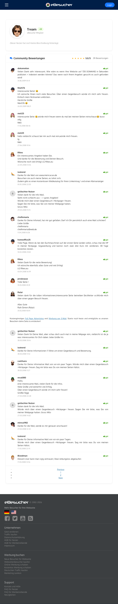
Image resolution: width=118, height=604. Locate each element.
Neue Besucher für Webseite (17, 559)
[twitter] (15, 518)
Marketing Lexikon (12, 573)
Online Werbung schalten (16, 564)
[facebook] (8, 518)
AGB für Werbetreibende (15, 543)
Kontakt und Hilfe (12, 586)
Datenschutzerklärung (14, 537)
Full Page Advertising (34, 318)
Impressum (9, 545)
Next (61, 478)
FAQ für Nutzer (11, 589)
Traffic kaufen (10, 534)
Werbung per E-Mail (57, 318)
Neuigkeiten (10, 595)
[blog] (31, 518)
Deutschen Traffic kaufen (16, 570)
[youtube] (23, 518)
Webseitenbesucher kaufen (17, 562)
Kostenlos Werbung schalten (17, 567)
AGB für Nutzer (11, 540)
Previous (60, 469)
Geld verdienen (11, 531)
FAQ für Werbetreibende (15, 592)
